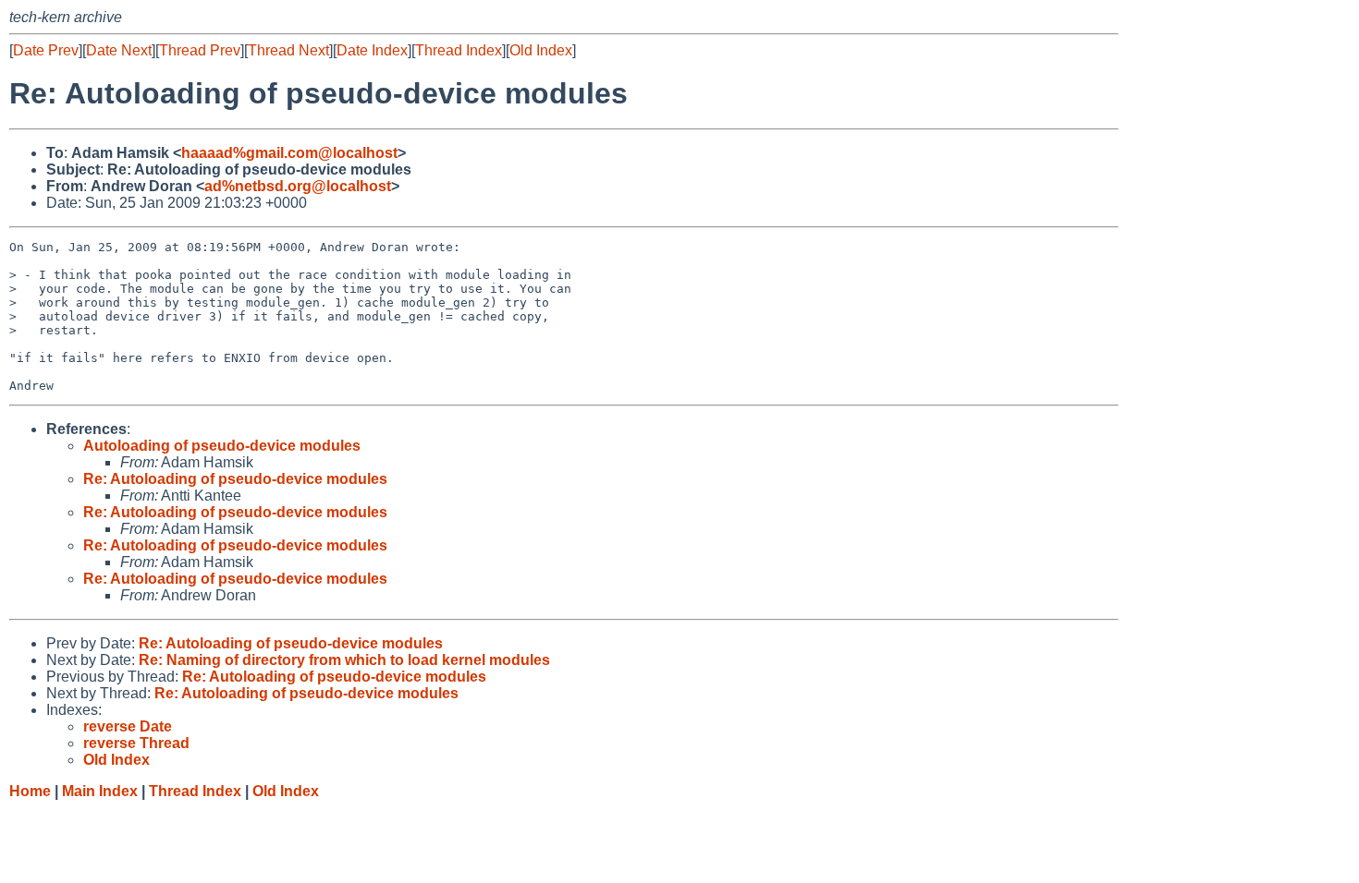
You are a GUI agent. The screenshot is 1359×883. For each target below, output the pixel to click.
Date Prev (46, 50)
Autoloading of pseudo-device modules (222, 446)
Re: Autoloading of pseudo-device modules (235, 479)
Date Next (119, 50)
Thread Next (288, 50)
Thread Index (458, 50)
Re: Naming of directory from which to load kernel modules (344, 660)
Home (30, 791)
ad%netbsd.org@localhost (297, 186)
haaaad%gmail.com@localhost (289, 153)
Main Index (100, 791)
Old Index (540, 50)
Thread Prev (199, 50)
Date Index (372, 50)
